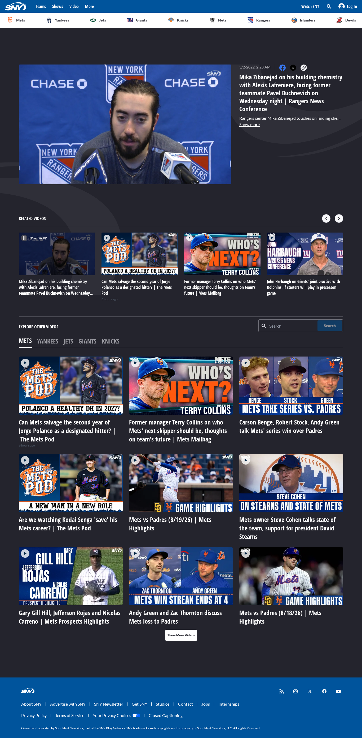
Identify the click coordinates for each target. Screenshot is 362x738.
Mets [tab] (25, 340)
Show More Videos (181, 635)
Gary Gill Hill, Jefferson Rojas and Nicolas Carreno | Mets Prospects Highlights (70, 616)
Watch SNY (310, 6)
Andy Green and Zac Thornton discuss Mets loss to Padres (175, 616)
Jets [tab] (68, 341)
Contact (185, 703)
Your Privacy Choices (112, 715)
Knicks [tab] (111, 341)
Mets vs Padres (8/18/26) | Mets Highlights (280, 616)
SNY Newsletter (108, 703)
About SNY (31, 703)
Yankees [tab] (47, 341)
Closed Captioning (166, 715)
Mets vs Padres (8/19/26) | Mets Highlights (170, 523)
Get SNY (139, 703)
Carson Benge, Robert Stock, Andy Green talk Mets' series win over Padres (289, 426)
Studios (163, 703)
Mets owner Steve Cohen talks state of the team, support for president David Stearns (287, 528)
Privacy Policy (34, 715)
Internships (228, 703)
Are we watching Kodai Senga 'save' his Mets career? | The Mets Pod (68, 523)
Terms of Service (69, 715)
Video (74, 6)
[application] (125, 124)
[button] (347, 6)
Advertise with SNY (68, 703)
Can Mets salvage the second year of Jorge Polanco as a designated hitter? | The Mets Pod (67, 430)
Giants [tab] (87, 341)
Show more (249, 124)
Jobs (205, 703)
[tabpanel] (181, 499)
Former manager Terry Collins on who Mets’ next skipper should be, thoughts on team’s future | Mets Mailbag (178, 430)
